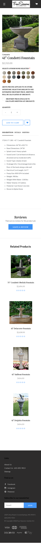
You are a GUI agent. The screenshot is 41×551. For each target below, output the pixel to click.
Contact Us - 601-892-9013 (14, 468)
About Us (8, 464)
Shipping (25, 132)
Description (7, 132)
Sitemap (7, 471)
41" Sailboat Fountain (21, 374)
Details (17, 132)
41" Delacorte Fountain (21, 328)
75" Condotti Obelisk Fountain (21, 282)
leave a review (20, 227)
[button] (4, 4)
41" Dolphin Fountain (20, 420)
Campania (6, 54)
